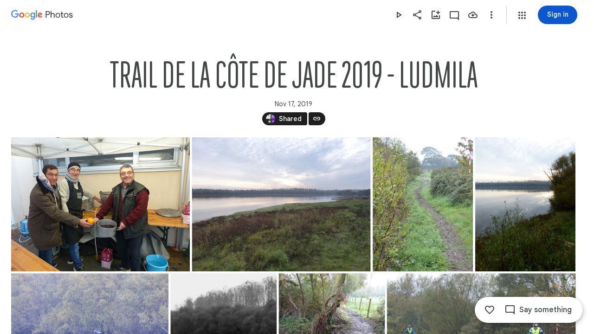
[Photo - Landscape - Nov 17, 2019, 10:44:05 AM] (281, 204)
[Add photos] (435, 15)
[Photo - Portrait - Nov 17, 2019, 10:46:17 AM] (525, 204)
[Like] (489, 310)
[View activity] (454, 15)
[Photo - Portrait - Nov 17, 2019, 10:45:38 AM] (423, 204)
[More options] (491, 15)
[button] (522, 15)
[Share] (417, 15)
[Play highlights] (398, 15)
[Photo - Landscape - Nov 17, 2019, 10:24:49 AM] (100, 204)
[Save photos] (473, 15)
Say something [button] (545, 310)
